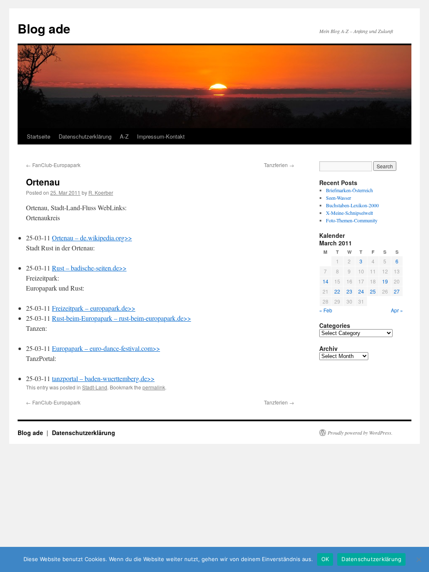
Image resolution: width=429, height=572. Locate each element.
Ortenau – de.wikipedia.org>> (92, 237)
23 (349, 291)
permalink (153, 387)
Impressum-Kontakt (161, 136)
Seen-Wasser (338, 197)
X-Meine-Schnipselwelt (349, 212)
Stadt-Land (94, 387)
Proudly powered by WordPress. (360, 432)
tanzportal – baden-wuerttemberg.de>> (103, 378)
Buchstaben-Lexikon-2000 (352, 205)
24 (361, 291)
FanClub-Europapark (53, 164)
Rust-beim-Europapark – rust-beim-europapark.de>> (121, 318)
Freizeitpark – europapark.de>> (93, 308)
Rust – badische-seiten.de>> (89, 267)
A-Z (124, 136)
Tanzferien (279, 164)
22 (337, 291)
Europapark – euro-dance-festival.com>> (106, 348)
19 (385, 281)
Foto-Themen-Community (351, 220)
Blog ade (44, 28)
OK (325, 559)
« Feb (325, 310)
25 (373, 291)
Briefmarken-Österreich (349, 190)
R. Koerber (100, 192)
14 (325, 281)
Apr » (397, 310)
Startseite (38, 136)
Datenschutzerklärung (85, 136)
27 (397, 291)
